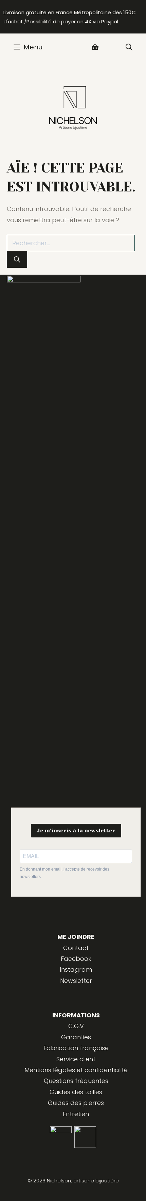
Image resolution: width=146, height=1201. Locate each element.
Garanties (76, 1037)
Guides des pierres (76, 1103)
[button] (129, 47)
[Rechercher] (17, 259)
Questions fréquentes (76, 1081)
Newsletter (76, 980)
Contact (76, 948)
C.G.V (76, 1026)
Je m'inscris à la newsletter (76, 830)
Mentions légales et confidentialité (76, 1070)
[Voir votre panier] (95, 47)
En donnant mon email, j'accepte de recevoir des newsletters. (64, 873)
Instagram (76, 969)
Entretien (76, 1114)
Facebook (76, 958)
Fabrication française (76, 1048)
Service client (75, 1059)
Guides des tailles (76, 1092)
